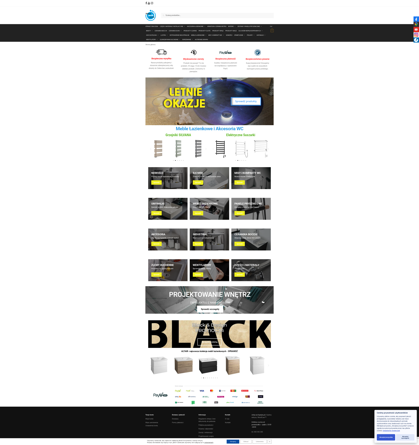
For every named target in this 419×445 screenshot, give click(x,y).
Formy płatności (177, 422)
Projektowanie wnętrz (206, 436)
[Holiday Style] (209, 178)
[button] (150, 149)
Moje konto (149, 419)
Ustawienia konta (151, 425)
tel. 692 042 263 (257, 432)
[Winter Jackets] (251, 178)
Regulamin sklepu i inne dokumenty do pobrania (206, 420)
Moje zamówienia (151, 422)
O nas (227, 419)
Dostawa (175, 419)
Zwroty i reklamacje (205, 432)
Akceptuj (233, 442)
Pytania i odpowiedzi (205, 429)
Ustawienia (259, 442)
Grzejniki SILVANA (178, 135)
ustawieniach (208, 443)
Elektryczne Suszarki (240, 135)
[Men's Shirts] (168, 178)
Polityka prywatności (205, 425)
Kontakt (227, 422)
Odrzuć (245, 442)
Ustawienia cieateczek (391, 431)
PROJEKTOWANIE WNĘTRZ (210, 294)
